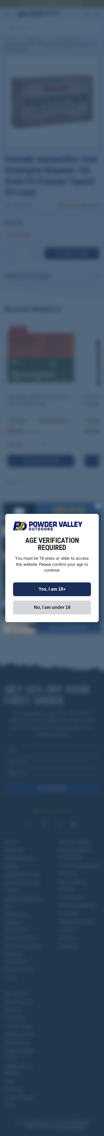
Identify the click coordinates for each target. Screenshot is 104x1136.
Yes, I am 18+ (52, 589)
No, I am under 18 (52, 607)
